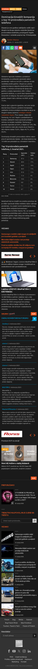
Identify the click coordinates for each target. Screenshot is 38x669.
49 (34, 47)
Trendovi (18, 9)
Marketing (15, 661)
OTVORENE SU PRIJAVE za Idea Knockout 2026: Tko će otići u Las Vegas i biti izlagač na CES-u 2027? (25, 496)
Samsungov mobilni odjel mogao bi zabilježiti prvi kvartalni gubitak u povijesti (18, 235)
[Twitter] (8, 48)
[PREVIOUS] (30, 256)
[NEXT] (35, 256)
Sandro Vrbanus (13, 40)
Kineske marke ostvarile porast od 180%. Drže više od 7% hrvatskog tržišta (25, 578)
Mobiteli (12, 9)
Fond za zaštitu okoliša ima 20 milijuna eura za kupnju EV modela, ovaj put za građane (18, 246)
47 (12, 601)
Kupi (33, 314)
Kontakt (23, 661)
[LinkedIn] (29, 651)
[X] (19, 651)
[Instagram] (24, 651)
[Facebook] (3, 48)
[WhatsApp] (12, 48)
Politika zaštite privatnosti (14, 659)
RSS (11, 657)
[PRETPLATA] (34, 635)
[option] (19, 288)
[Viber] (16, 48)
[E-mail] (20, 48)
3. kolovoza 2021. (15, 324)
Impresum (28, 659)
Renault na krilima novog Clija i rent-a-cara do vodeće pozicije (25, 609)
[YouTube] (14, 651)
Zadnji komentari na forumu (14, 318)
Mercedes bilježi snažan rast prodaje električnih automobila (15, 240)
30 (12, 584)
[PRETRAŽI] (35, 521)
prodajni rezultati (7, 12)
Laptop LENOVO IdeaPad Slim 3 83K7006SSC (15, 290)
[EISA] (19, 644)
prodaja (24, 9)
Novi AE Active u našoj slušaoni (15, 463)
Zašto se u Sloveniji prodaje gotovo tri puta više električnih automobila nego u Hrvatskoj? (25, 593)
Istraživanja (5, 9)
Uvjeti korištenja (21, 657)
